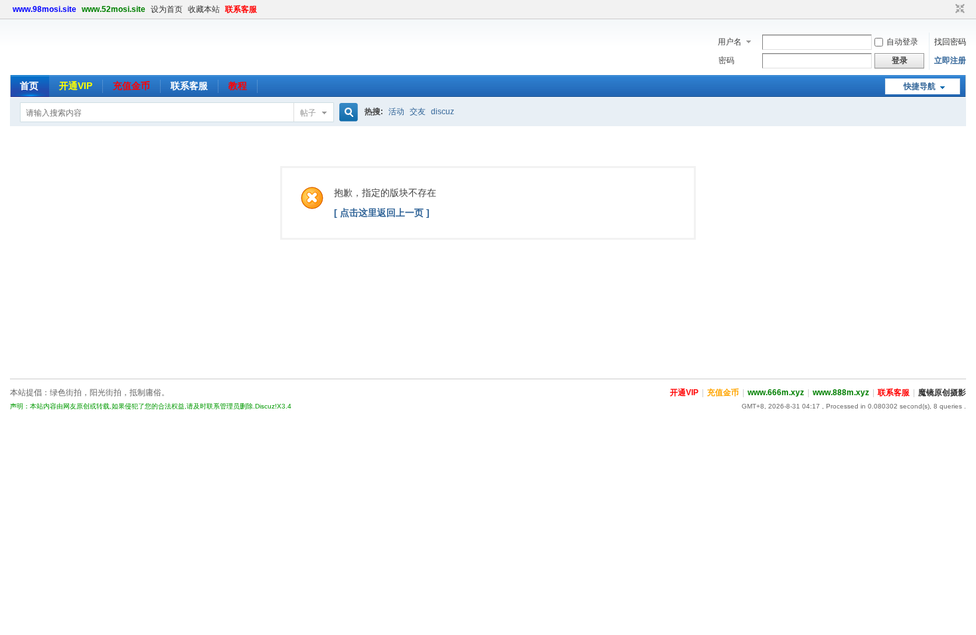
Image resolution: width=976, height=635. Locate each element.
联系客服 (241, 9)
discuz (442, 111)
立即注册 (950, 60)
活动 (396, 111)
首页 (29, 85)
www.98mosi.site (44, 9)
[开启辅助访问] (947, 9)
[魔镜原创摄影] (53, 67)
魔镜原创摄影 (942, 392)
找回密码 (950, 41)
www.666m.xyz (776, 392)
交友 (418, 111)
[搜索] (346, 112)
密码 (726, 60)
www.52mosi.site (113, 9)
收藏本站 (204, 9)
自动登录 (902, 41)
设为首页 (167, 9)
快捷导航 (919, 86)
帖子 (308, 113)
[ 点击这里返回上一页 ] (382, 212)
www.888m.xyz (841, 392)
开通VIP (75, 85)
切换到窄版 (958, 9)
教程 (237, 85)
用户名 (730, 41)
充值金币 (131, 85)
